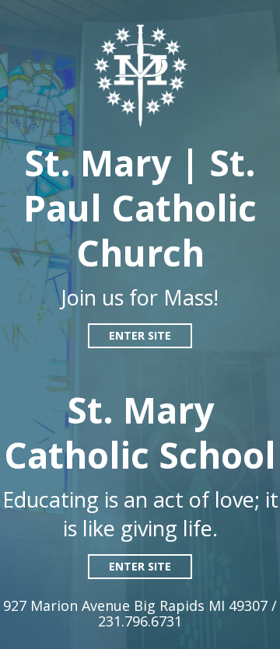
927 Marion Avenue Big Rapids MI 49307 (137, 605)
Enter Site (140, 335)
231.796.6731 (140, 621)
